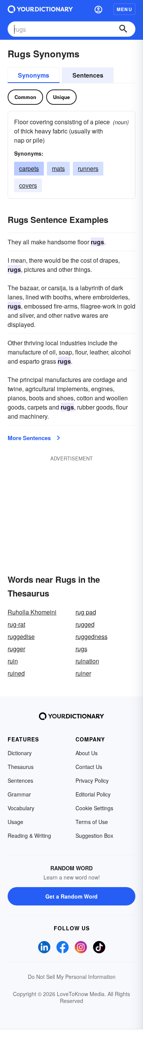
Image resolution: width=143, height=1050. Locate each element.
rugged (85, 624)
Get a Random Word (71, 896)
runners (88, 168)
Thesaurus (21, 766)
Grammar (19, 794)
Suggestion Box (94, 835)
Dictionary (20, 753)
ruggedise (21, 636)
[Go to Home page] (40, 9)
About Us (87, 753)
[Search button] (123, 29)
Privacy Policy (92, 780)
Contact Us (89, 766)
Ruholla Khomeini (32, 612)
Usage (15, 822)
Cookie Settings (94, 808)
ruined (16, 673)
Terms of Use (92, 822)
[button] (98, 9)
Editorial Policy (93, 794)
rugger (16, 648)
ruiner (83, 673)
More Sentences (29, 438)
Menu (124, 9)
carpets (29, 168)
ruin (13, 661)
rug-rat (16, 624)
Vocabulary (21, 808)
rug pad (86, 612)
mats (58, 168)
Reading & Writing (29, 835)
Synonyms (33, 75)
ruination (87, 661)
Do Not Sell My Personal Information (72, 976)
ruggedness (92, 636)
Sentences (87, 75)
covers (28, 185)
